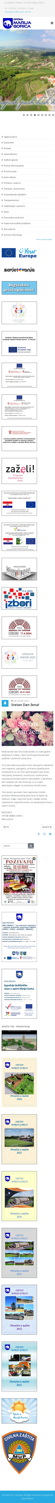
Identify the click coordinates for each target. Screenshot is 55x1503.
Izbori (6, 211)
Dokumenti (9, 142)
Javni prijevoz (9, 229)
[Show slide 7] (46, 115)
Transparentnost (11, 200)
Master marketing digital (44, 239)
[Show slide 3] (31, 115)
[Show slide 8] (49, 115)
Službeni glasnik (11, 160)
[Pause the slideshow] (46, 70)
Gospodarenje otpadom (15, 194)
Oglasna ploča (10, 136)
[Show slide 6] (42, 115)
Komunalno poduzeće (14, 217)
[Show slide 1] (24, 115)
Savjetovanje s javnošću (14, 206)
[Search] (31, 845)
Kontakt (7, 148)
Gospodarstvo (10, 154)
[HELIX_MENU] (52, 23)
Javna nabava (10, 177)
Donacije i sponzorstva (14, 188)
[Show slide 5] (38, 115)
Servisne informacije (13, 235)
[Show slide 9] (53, 115)
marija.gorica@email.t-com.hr (18, 11)
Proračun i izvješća (12, 183)
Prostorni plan (10, 171)
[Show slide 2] (27, 115)
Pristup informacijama (14, 165)
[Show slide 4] (35, 115)
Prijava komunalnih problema (17, 223)
